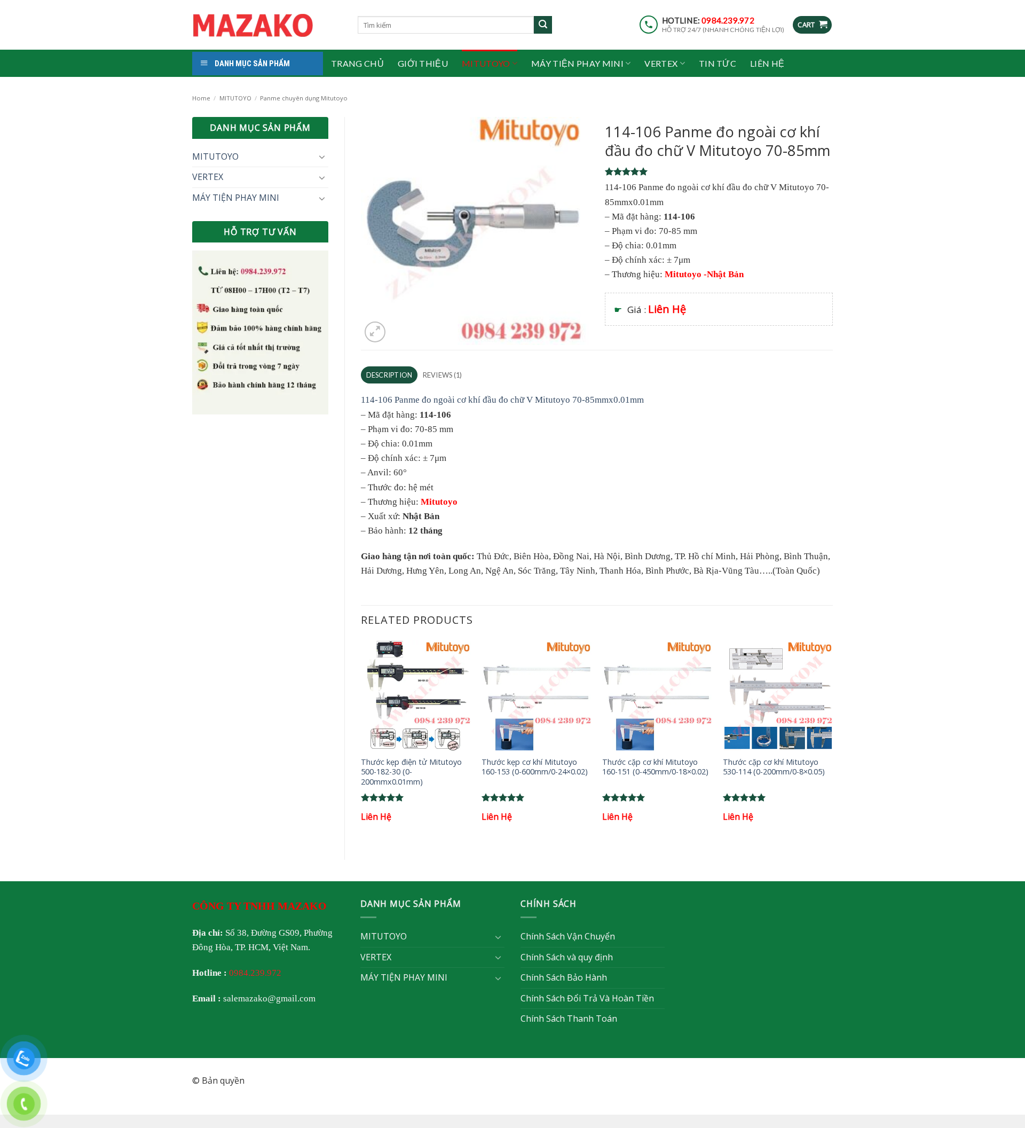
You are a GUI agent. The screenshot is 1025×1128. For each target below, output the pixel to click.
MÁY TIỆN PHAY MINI (577, 63)
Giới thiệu (423, 63)
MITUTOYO (486, 63)
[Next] (832, 741)
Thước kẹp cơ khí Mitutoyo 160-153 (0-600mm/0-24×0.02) (535, 767)
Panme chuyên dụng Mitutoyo (304, 98)
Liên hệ (767, 63)
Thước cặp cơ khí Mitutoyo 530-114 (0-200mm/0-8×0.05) (774, 767)
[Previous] (361, 741)
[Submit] (543, 25)
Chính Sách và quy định (567, 957)
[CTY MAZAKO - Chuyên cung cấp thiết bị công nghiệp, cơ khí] (267, 25)
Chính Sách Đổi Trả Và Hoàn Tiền (587, 998)
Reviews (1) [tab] (442, 375)
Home (201, 98)
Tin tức (717, 63)
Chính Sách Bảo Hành (564, 977)
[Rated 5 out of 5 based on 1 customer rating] (719, 171)
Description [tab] (389, 375)
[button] (812, 25)
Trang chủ (357, 63)
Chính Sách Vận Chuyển (568, 936)
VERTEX (660, 63)
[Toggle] (322, 156)
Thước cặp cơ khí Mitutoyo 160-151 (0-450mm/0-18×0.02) (655, 767)
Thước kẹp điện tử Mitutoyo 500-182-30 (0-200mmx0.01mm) (411, 772)
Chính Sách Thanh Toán (569, 1018)
